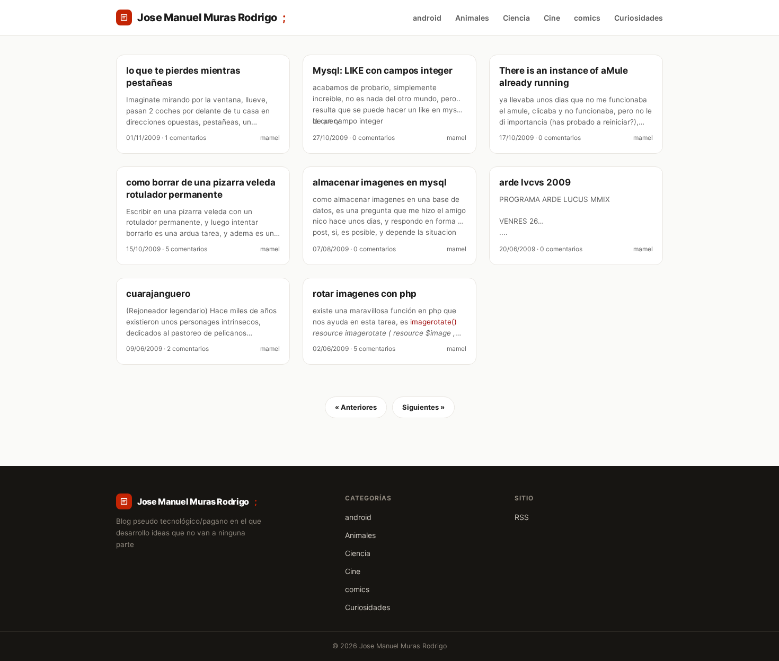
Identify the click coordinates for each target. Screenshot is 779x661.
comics (587, 17)
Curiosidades (638, 17)
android (427, 17)
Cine (552, 17)
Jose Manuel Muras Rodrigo (211, 17)
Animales (472, 17)
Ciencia (516, 17)
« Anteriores (356, 407)
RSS (522, 517)
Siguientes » (423, 407)
